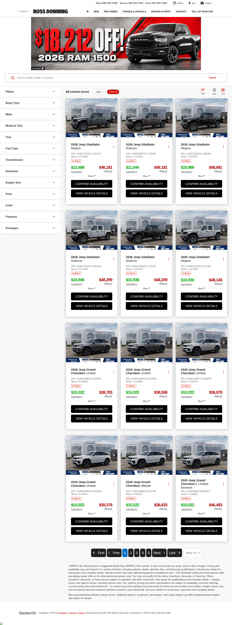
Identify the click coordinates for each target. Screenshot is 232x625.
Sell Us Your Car (202, 11)
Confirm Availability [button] (91, 184)
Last (174, 553)
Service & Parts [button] (161, 11)
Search (212, 77)
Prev (115, 553)
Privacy (81, 613)
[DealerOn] (28, 612)
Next (159, 553)
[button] (114, 118)
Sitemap (73, 613)
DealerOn (62, 613)
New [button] (96, 11)
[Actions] (114, 147)
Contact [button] (181, 11)
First (99, 553)
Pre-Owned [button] (111, 11)
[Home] (87, 11)
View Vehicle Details (92, 193)
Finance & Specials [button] (134, 11)
